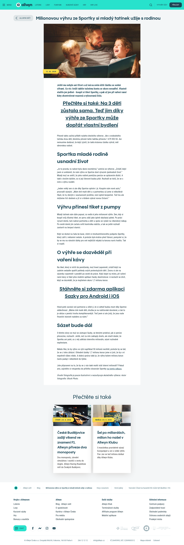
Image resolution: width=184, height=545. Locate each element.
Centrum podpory (156, 504)
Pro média (60, 515)
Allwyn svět (27, 488)
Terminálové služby (110, 508)
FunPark (58, 5)
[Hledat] (151, 5)
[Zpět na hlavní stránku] (24, 5)
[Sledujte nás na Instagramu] (47, 528)
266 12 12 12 (83, 540)
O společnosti (62, 508)
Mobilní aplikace (109, 515)
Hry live (94, 5)
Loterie (38, 5)
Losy (48, 5)
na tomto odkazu (114, 368)
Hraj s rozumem (103, 488)
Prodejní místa (155, 519)
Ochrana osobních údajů (160, 515)
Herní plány (118, 488)
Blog (38, 488)
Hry (84, 5)
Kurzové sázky (72, 5)
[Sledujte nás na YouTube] (54, 528)
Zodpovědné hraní (157, 508)
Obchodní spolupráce (65, 519)
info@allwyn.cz (99, 540)
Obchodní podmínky (158, 511)
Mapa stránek (145, 540)
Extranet (156, 540)
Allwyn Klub (107, 504)
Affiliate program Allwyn (112, 511)
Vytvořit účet (162, 5)
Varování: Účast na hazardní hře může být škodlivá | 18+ (150, 488)
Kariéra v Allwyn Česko (66, 511)
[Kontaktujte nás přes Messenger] (40, 528)
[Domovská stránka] (15, 488)
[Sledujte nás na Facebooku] (33, 528)
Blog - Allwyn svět (63, 504)
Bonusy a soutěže (21, 519)
